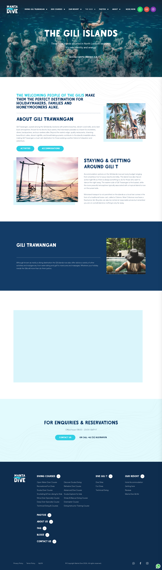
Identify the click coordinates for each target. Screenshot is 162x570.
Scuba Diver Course (45, 490)
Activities (25, 149)
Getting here (130, 486)
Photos (102, 9)
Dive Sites (99, 482)
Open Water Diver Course (47, 482)
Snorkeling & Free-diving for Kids (49, 494)
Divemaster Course (71, 502)
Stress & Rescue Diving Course (76, 498)
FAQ (39, 528)
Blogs (40, 535)
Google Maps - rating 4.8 (83, 57)
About (115, 9)
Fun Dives (99, 486)
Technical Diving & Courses (47, 506)
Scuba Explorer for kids (73, 494)
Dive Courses (56, 9)
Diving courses (46, 476)
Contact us (65, 438)
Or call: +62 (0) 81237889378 (93, 438)
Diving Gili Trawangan (35, 9)
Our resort (74, 9)
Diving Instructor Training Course (76, 506)
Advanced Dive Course (73, 490)
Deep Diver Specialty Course (48, 502)
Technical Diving (102, 490)
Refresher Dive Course (72, 486)
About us (42, 521)
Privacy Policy (18, 563)
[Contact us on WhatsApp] (158, 566)
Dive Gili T (101, 476)
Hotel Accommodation (134, 482)
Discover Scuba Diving (72, 482)
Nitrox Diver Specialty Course (48, 498)
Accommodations (51, 149)
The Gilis (89, 9)
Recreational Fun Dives (46, 486)
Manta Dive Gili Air (132, 494)
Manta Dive (79, 563)
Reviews (128, 490)
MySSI (40, 563)
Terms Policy (30, 563)
